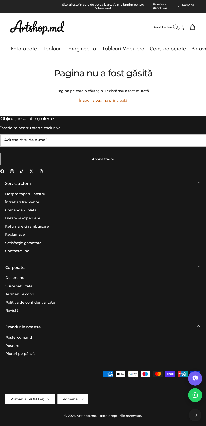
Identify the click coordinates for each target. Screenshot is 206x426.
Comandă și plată (20, 210)
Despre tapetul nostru (25, 194)
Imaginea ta (81, 48)
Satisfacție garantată (23, 243)
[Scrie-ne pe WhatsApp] (195, 395)
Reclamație (15, 234)
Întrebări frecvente (22, 202)
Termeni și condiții (21, 294)
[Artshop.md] (37, 27)
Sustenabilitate (19, 286)
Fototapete (24, 48)
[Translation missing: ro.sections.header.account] (180, 27)
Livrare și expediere (22, 218)
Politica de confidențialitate (30, 302)
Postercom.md (18, 337)
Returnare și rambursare (27, 226)
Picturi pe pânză (20, 353)
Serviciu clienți (163, 27)
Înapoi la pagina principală (103, 100)
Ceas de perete (168, 48)
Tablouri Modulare (123, 48)
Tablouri (52, 48)
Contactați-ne (17, 251)
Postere (12, 345)
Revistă (11, 310)
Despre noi (15, 277)
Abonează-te (103, 159)
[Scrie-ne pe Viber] (195, 378)
